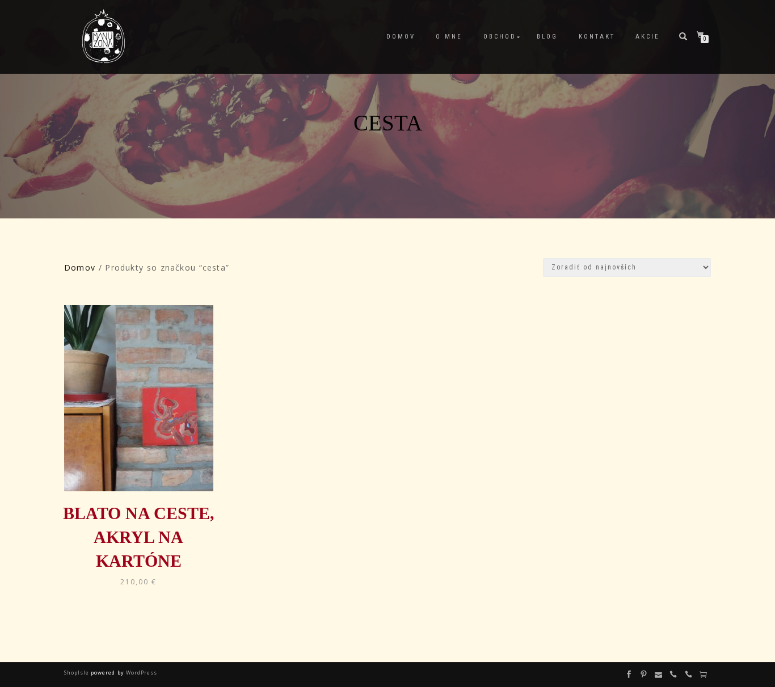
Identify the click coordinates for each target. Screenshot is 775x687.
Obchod (499, 36)
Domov (400, 36)
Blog (547, 36)
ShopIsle (77, 672)
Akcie (647, 36)
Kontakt (597, 36)
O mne (449, 36)
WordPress (140, 672)
